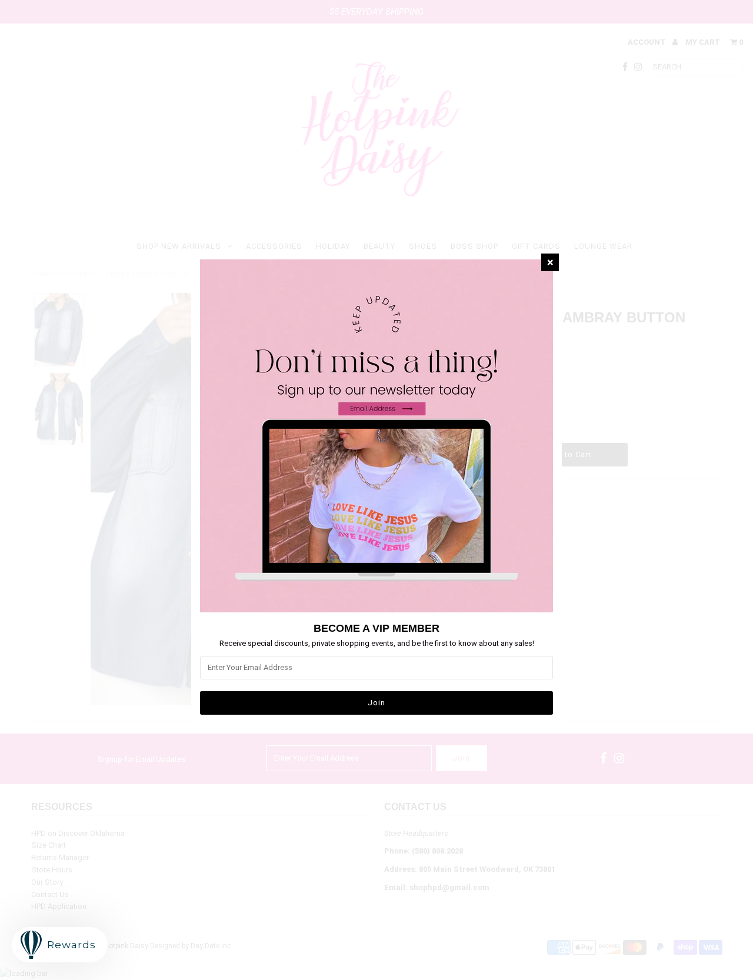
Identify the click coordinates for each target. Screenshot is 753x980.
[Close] (550, 262)
